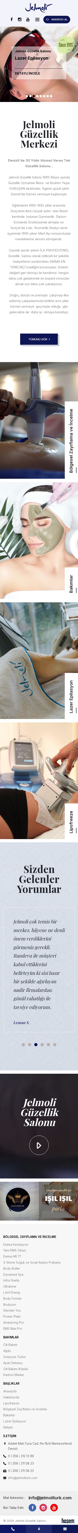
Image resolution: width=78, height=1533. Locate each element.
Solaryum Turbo (14, 1357)
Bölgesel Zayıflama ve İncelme (25, 1409)
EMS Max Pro (12, 1328)
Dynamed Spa (13, 1274)
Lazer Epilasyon (14, 1421)
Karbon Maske (13, 1375)
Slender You (12, 1310)
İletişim (8, 1427)
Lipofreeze (11, 1403)
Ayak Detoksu (13, 1363)
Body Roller (11, 1268)
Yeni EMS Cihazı (14, 1250)
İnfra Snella (11, 1280)
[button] (27, 96)
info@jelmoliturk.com (22, 1478)
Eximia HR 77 (12, 1256)
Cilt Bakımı (10, 1345)
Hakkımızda (11, 1397)
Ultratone (9, 1286)
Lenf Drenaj (11, 1292)
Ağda (7, 1351)
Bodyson (9, 1304)
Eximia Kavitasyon (15, 1244)
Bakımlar (9, 1415)
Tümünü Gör (38, 339)
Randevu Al (59, 19)
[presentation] (6, 67)
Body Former (12, 1298)
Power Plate (12, 1316)
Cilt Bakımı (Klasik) (15, 1369)
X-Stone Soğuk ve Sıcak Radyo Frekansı (32, 1262)
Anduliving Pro (13, 1322)
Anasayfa (9, 1391)
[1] (37, 19)
